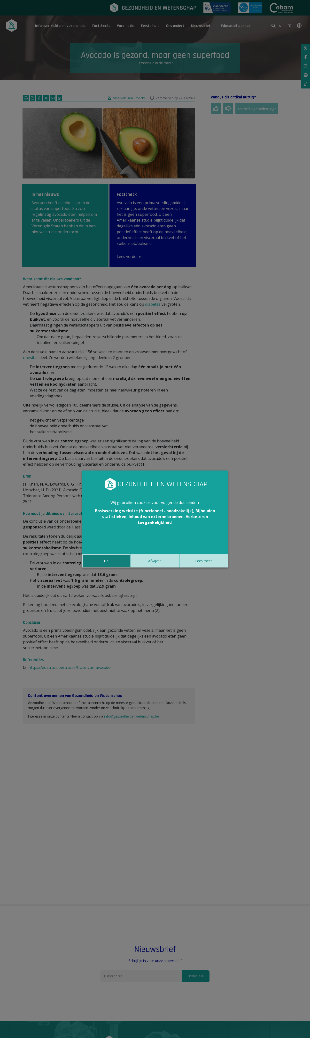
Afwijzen (155, 561)
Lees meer (203, 561)
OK (106, 561)
